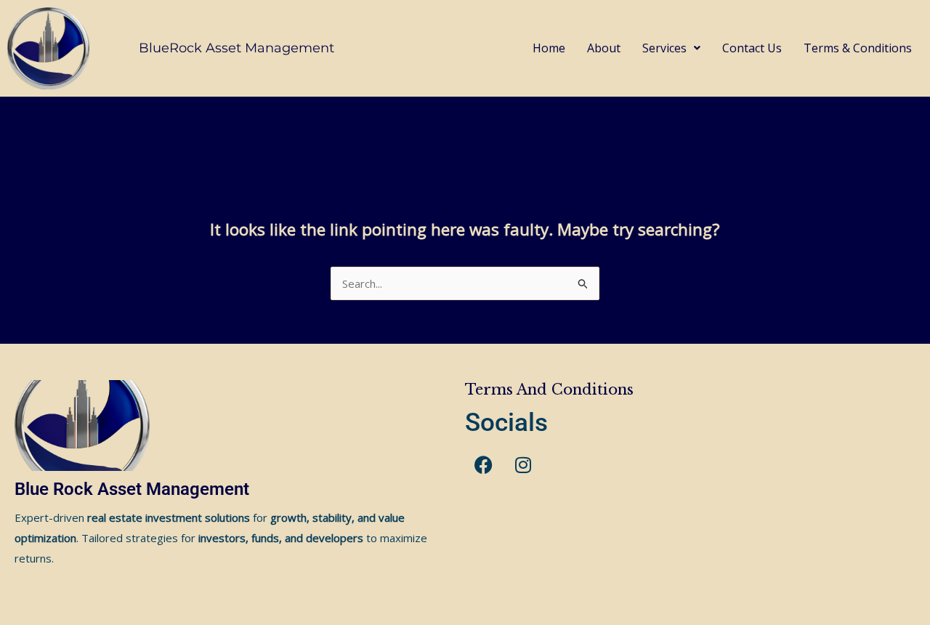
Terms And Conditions (549, 389)
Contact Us (752, 48)
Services (664, 48)
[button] (671, 48)
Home (549, 48)
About (603, 48)
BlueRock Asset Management (236, 48)
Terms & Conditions (858, 48)
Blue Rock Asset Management (132, 489)
